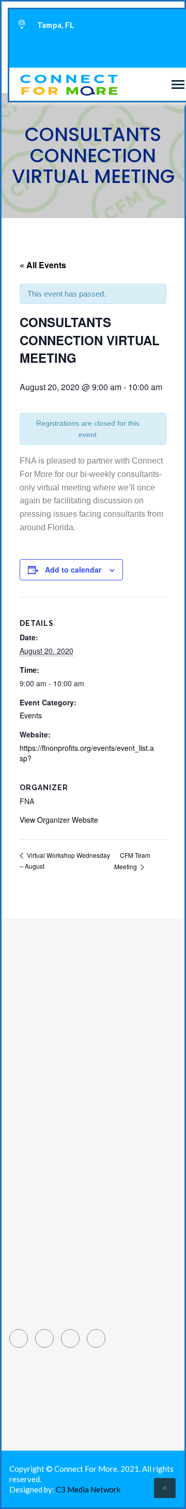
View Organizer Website (59, 819)
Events (31, 715)
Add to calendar (73, 569)
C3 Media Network (88, 1489)
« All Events (43, 265)
